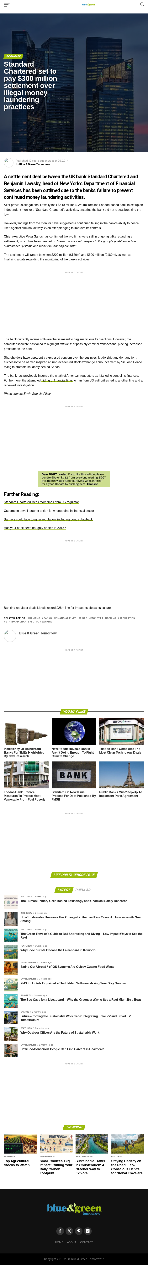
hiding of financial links (57, 380)
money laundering (103, 618)
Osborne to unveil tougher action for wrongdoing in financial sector (49, 510)
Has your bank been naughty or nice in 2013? (35, 528)
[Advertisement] (74, 301)
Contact (86, 1242)
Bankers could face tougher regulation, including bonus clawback (48, 519)
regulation (127, 618)
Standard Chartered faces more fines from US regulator (41, 502)
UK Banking (45, 622)
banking (34, 618)
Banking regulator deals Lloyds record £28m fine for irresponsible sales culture (57, 607)
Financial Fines (66, 618)
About (71, 1242)
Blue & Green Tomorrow (34, 164)
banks (48, 618)
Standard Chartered (19, 622)
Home (59, 1242)
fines (83, 618)
